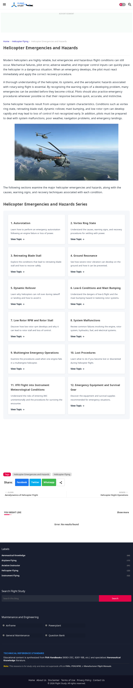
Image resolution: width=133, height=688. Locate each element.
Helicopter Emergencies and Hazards (31, 474)
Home (6, 41)
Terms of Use (68, 680)
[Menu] (4, 4)
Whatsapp (49, 482)
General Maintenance (18, 635)
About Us (41, 680)
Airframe (11, 625)
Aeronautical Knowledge (66, 555)
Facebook (22, 482)
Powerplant (55, 625)
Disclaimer (54, 680)
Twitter (35, 482)
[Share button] (61, 482)
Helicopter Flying (20, 41)
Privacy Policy (84, 680)
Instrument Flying (66, 575)
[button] (122, 4)
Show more (123, 512)
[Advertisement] (66, 22)
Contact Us (99, 680)
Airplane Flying (66, 560)
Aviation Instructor (66, 565)
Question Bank (57, 635)
